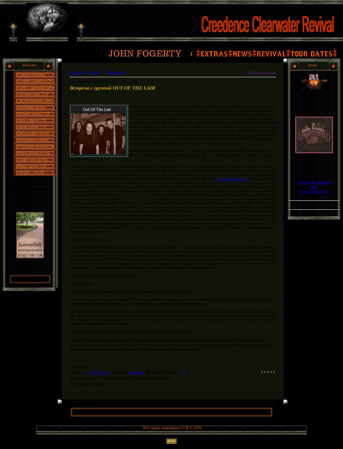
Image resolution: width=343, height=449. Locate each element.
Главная (76, 72)
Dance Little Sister (314, 191)
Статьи (93, 72)
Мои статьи (116, 72)
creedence (137, 372)
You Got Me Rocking (314, 182)
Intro (314, 187)
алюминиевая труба (232, 179)
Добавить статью (261, 72)
